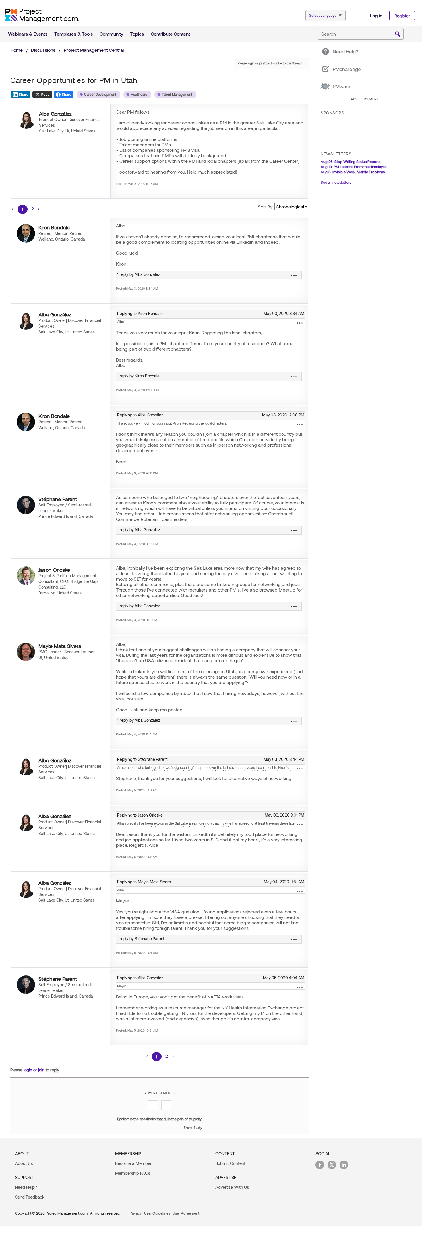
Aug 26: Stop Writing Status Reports (350, 161)
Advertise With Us (232, 1187)
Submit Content (230, 1163)
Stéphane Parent (57, 499)
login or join (34, 1069)
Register (402, 15)
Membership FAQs (132, 1173)
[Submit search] (397, 34)
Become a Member (133, 1163)
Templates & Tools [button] (73, 34)
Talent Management (177, 94)
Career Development (100, 94)
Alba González (55, 113)
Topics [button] (137, 34)
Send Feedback (29, 1196)
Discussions (43, 50)
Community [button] (111, 34)
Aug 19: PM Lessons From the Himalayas (353, 166)
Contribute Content (170, 34)
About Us (24, 1163)
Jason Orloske (54, 569)
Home (16, 50)
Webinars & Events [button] (27, 34)
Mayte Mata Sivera (59, 646)
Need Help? (26, 1187)
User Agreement (186, 1213)
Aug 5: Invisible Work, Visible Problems (353, 172)
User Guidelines (157, 1213)
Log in (376, 15)
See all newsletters (336, 182)
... (299, 323)
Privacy (136, 1213)
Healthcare (139, 94)
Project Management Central (94, 50)
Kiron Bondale (54, 227)
